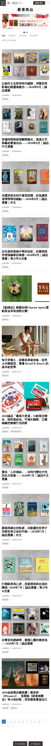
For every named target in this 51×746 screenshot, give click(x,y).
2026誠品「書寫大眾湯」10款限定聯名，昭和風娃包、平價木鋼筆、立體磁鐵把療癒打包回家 (24, 419)
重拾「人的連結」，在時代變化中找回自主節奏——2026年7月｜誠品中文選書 (25, 475)
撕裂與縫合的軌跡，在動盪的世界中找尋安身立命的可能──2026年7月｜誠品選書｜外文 (24, 531)
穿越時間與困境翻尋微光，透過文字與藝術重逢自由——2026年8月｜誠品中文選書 (25, 143)
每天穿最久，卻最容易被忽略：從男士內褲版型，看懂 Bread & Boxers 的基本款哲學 (25, 363)
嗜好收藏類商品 (16, 431)
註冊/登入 (39, 3)
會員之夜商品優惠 (9, 40)
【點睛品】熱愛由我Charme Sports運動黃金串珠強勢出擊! (25, 309)
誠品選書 (23, 36)
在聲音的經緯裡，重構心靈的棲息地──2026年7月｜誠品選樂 (24, 641)
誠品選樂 (33, 36)
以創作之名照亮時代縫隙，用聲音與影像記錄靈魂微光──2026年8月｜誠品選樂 (24, 87)
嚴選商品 (12, 36)
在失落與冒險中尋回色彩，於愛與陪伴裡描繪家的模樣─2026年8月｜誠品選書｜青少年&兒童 (25, 255)
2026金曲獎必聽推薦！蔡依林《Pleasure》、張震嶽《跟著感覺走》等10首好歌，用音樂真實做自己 (24, 696)
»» (8, 726)
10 (39, 722)
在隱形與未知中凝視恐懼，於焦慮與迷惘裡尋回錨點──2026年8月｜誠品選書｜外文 (24, 199)
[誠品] (15, 3)
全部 (3, 36)
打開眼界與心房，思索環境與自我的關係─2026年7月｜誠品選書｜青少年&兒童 (25, 587)
